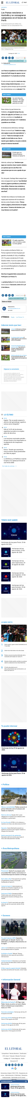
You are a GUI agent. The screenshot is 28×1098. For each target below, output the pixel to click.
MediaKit (14, 1079)
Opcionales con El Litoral (18, 1077)
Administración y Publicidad (13, 1075)
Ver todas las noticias (8, 466)
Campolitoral (5, 1053)
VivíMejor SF (7, 1058)
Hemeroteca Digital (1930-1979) (9, 1073)
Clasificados (23, 1053)
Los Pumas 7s (20, 317)
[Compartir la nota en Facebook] (3, 58)
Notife (22, 1058)
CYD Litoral (6, 1056)
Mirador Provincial (20, 1056)
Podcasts (12, 1056)
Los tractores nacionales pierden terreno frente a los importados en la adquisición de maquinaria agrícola (15, 440)
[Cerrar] (24, 61)
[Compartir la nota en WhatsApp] (9, 58)
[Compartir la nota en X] (6, 58)
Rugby (12, 317)
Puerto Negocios (15, 1058)
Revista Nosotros (14, 1053)
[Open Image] (4, 32)
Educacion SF (14, 1061)
